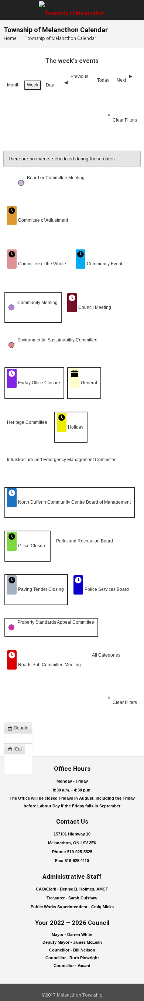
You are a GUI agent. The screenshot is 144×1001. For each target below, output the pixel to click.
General (89, 382)
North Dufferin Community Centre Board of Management (74, 502)
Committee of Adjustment (43, 220)
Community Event (104, 263)
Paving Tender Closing (41, 589)
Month (13, 85)
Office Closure (32, 545)
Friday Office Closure (39, 382)
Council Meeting (94, 307)
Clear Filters (125, 120)
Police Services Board (107, 589)
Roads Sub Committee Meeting (49, 664)
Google (19, 729)
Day (50, 85)
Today (103, 80)
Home (10, 38)
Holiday (75, 427)
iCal (16, 750)
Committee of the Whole (42, 263)
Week (32, 85)
